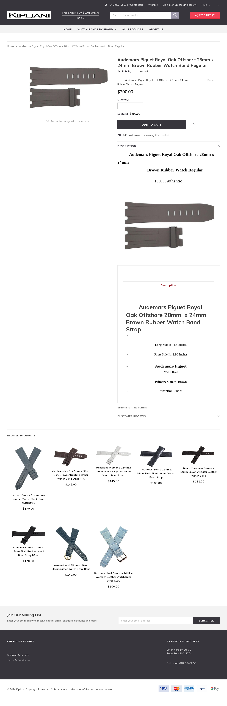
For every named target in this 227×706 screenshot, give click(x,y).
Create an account (185, 4)
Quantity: (123, 99)
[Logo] (29, 14)
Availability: (124, 71)
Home (10, 46)
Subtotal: (123, 113)
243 (125, 135)
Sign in (167, 4)
